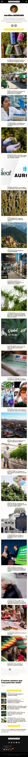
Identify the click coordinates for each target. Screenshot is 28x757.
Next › (12, 674)
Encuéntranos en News (7, 746)
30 (13, 671)
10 (7, 671)
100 (8, 674)
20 (10, 671)
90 (5, 674)
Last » (17, 674)
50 (19, 671)
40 (16, 671)
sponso (3, 685)
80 (2, 674)
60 (22, 671)
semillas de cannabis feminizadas (18, 729)
